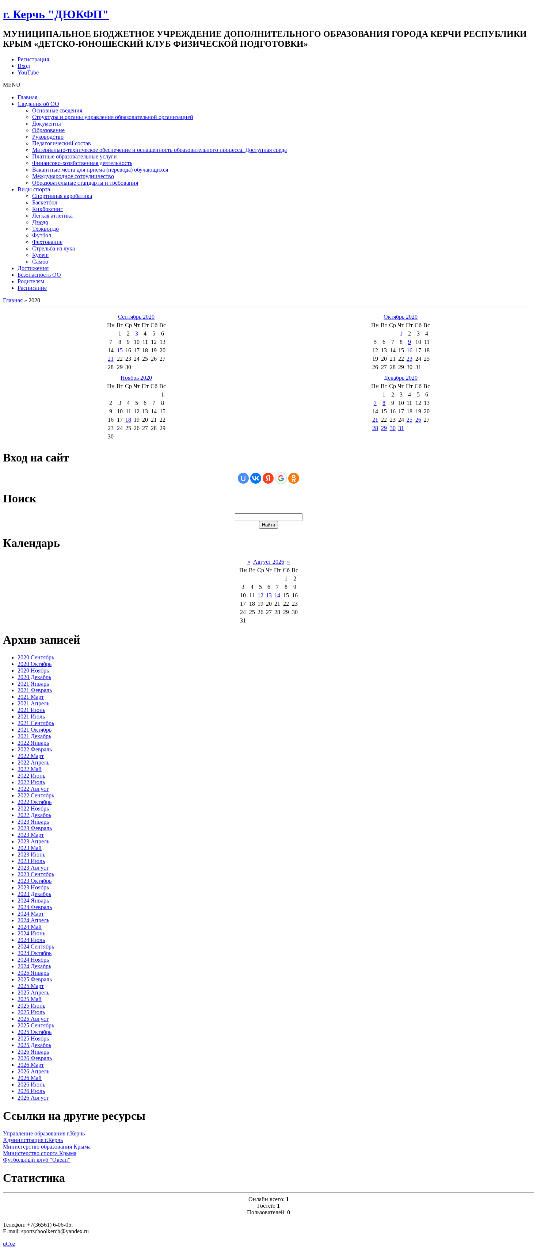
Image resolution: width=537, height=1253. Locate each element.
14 (277, 595)
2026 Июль (31, 1091)
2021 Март (31, 697)
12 (260, 595)
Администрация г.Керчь (33, 1140)
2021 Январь (33, 684)
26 (418, 420)
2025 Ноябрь (33, 1038)
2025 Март (31, 986)
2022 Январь (33, 743)
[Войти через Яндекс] (268, 478)
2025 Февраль (35, 979)
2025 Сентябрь (36, 1025)
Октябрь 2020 (401, 317)
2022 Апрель (33, 762)
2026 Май (30, 1078)
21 (111, 359)
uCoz (9, 1244)
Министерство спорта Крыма (39, 1153)
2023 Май (30, 848)
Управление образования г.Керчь (44, 1133)
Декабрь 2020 (401, 378)
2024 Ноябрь (33, 960)
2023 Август (33, 868)
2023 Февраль (35, 828)
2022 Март (31, 756)
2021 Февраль (35, 690)
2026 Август (33, 1098)
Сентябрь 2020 (136, 317)
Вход (24, 66)
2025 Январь (33, 973)
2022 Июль (31, 782)
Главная (13, 300)
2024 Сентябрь (36, 946)
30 (393, 428)
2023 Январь (33, 822)
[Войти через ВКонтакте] (255, 478)
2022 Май (30, 769)
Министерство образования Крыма (47, 1146)
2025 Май (30, 999)
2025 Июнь (31, 1006)
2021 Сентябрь (36, 723)
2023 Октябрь (35, 881)
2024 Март (31, 914)
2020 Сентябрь (36, 657)
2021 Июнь (31, 710)
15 (120, 350)
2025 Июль (31, 1012)
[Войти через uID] (243, 478)
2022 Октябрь (35, 802)
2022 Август (33, 789)
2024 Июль (31, 940)
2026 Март (31, 1065)
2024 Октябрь (35, 953)
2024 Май (30, 927)
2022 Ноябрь (33, 808)
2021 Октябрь (35, 730)
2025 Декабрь (34, 1045)
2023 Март (31, 835)
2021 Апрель (33, 703)
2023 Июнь (31, 854)
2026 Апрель (33, 1071)
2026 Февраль (35, 1058)
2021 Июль (31, 716)
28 (375, 428)
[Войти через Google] (281, 478)
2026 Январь (33, 1052)
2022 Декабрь (34, 815)
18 (128, 420)
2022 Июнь (31, 776)
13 (269, 595)
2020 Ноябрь (33, 670)
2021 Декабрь (34, 736)
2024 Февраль (35, 907)
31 (401, 428)
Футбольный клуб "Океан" (37, 1160)
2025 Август (33, 1019)
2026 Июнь (31, 1084)
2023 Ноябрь (33, 887)
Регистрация (33, 59)
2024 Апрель (33, 920)
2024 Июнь (31, 933)
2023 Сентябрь (36, 874)
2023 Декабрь (34, 894)
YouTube (28, 72)
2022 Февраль (35, 749)
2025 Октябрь (35, 1032)
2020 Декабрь (34, 677)
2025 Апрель (33, 992)
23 (409, 359)
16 (409, 350)
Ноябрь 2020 (136, 378)
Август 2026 (268, 562)
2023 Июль (31, 861)
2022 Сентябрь (36, 795)
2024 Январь (33, 900)
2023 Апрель (33, 841)
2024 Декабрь (34, 966)
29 (384, 428)
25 (409, 420)
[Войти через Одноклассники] (293, 478)
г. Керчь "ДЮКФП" (56, 14)
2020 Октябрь (35, 664)
